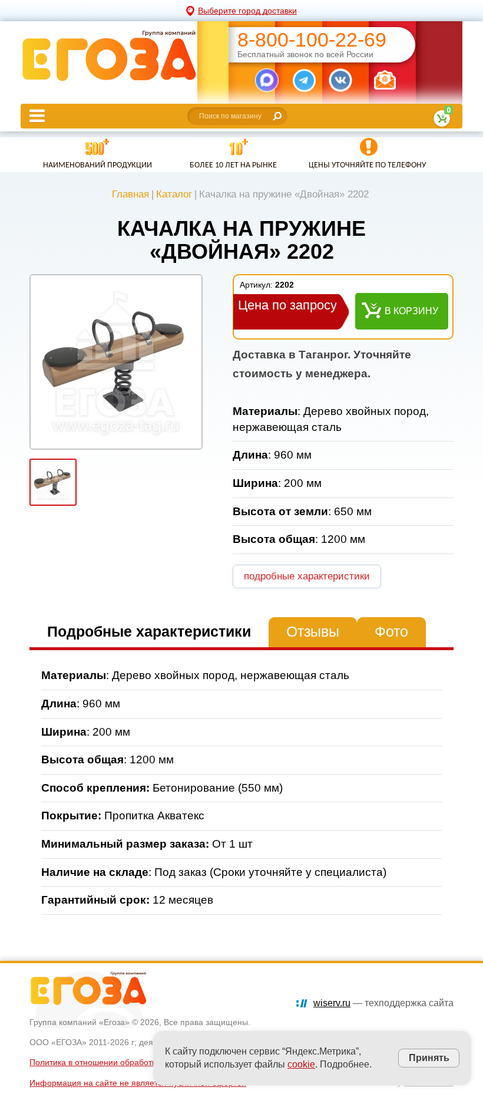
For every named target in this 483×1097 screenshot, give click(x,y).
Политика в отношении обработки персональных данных (139, 1062)
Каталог (174, 194)
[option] (116, 362)
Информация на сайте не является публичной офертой (137, 1083)
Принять (429, 1057)
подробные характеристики (307, 576)
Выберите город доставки (247, 10)
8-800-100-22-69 (311, 40)
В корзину (411, 311)
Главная (130, 194)
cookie (301, 1064)
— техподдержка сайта (383, 1003)
